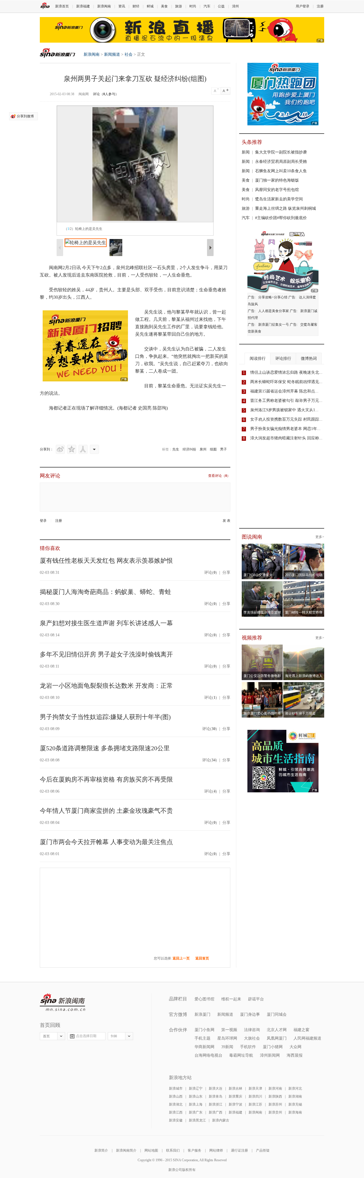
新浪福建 (83, 6)
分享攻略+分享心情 (273, 297)
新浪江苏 (255, 1104)
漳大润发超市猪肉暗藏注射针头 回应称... (286, 438)
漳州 (235, 6)
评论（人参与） (106, 94)
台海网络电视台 (208, 1055)
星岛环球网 (227, 1038)
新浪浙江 (215, 1104)
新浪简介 (101, 1150)
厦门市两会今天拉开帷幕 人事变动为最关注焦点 (106, 841)
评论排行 (283, 358)
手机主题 (202, 1038)
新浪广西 (215, 1112)
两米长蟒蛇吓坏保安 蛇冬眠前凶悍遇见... (286, 382)
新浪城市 (176, 1088)
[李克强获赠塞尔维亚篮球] (270, 585)
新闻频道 (112, 54)
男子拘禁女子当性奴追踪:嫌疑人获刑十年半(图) (105, 716)
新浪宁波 (235, 1104)
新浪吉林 (235, 1088)
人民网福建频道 (307, 1038)
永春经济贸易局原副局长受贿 (281, 161)
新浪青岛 (215, 1096)
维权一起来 (231, 999)
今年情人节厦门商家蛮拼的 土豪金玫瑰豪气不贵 (106, 810)
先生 (175, 449)
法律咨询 (252, 1030)
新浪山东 (195, 1096)
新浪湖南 (295, 1096)
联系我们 (173, 1150)
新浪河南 (275, 1088)
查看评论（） (219, 476)
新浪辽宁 (195, 1088)
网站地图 (151, 1150)
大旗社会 (252, 1038)
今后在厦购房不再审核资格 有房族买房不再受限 (106, 779)
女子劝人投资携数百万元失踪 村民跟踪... (286, 419)
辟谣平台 (256, 999)
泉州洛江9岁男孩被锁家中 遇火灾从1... (284, 410)
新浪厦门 (202, 1014)
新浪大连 (215, 1088)
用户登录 (302, 6)
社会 (129, 54)
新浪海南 (295, 1112)
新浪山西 (176, 1096)
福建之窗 (301, 1030)
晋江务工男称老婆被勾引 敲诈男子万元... (286, 400)
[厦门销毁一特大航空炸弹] (311, 585)
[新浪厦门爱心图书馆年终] (262, 685)
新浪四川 (255, 1096)
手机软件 (248, 1047)
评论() (210, 572)
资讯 (121, 6)
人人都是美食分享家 (273, 311)
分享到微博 (25, 116)
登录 (43, 521)
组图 (213, 449)
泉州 (203, 449)
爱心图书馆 (204, 999)
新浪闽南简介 (126, 1150)
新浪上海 (195, 1104)
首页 (46, 1036)
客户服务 (194, 1150)
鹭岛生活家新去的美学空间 (279, 199)
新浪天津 (255, 1088)
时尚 (192, 6)
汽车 (207, 6)
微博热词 (309, 358)
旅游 (178, 6)
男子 (223, 449)
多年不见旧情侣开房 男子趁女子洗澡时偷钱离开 (106, 654)
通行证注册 (239, 1150)
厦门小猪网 (273, 1047)
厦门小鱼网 (204, 1030)
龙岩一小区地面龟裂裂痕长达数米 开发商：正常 (106, 685)
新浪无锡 (295, 1104)
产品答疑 (263, 1150)
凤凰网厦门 (277, 1038)
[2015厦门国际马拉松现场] (311, 547)
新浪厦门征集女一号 (273, 325)
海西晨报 (295, 1055)
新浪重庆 (235, 1096)
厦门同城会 (277, 1014)
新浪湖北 (176, 1104)
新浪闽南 (104, 6)
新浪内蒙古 (220, 1120)
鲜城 (150, 6)
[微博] (60, 449)
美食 (164, 6)
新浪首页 (62, 6)
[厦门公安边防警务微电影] (262, 648)
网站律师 (216, 1150)
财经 (136, 6)
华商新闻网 (204, 1047)
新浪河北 (295, 1088)
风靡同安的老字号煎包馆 (277, 190)
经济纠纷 (189, 449)
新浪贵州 (275, 1112)
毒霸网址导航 (241, 1055)
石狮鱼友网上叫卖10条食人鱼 (281, 171)
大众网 (295, 1047)
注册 (320, 6)
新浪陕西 (275, 1096)
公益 (221, 6)
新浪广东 (195, 1112)
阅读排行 (258, 358)
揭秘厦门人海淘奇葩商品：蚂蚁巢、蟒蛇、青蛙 (105, 591)
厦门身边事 (250, 1014)
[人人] (83, 449)
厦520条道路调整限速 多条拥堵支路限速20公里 (105, 748)
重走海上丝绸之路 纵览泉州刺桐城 (285, 208)
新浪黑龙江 (197, 1120)
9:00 (114, 1036)
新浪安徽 (176, 1120)
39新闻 (227, 1047)
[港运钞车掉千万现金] (303, 685)
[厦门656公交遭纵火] (270, 547)
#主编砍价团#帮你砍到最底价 (281, 218)
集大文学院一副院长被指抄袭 (281, 152)
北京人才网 (277, 1030)
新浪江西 (176, 1112)
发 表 (226, 521)
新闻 (246, 152)
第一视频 (229, 1030)
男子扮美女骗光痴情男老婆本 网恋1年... (285, 429)
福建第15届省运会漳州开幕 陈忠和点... (284, 391)
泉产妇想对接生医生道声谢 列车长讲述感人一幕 (106, 623)
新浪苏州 (275, 1104)
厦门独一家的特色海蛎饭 (277, 180)
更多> (319, 537)
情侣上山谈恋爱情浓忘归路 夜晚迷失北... (286, 372)
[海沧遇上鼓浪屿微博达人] (303, 648)
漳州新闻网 (270, 1055)
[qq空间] (71, 449)
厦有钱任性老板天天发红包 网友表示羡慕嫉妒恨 (106, 560)
